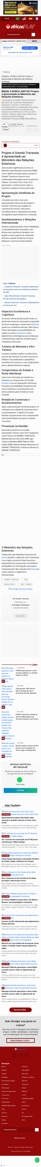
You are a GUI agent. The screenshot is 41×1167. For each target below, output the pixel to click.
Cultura (4, 1113)
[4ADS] (20, 7)
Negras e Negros (28, 1077)
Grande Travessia (11, 580)
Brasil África (9, 584)
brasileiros (21, 333)
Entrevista (5, 1088)
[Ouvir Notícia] (5, 145)
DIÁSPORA (6, 1102)
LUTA (24, 1095)
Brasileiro (6, 383)
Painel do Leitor (20, 1138)
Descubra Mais (20, 1010)
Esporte (5, 1116)
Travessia (5, 1095)
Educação (25, 1070)
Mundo (4, 1070)
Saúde (4, 1074)
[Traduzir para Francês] (37, 18)
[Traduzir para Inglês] (24, 18)
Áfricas (24, 1081)
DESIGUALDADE (28, 1098)
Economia (25, 1105)
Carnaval (25, 1084)
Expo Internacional (9, 1091)
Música (24, 1091)
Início (4, 1066)
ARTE (24, 1102)
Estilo (24, 1109)
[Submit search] (33, 34)
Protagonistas (27, 1116)
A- (28, 130)
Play (3, 1109)
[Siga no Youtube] (27, 1055)
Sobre (4, 1120)
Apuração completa (29, 48)
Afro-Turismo (26, 584)
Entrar (7, 18)
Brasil (36, 324)
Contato (5, 1123)
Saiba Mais (20, 616)
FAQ (23, 1120)
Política (25, 1066)
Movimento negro (8, 1081)
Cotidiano (5, 1084)
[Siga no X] (20, 1055)
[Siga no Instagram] (14, 1055)
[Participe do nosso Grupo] (20, 590)
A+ (36, 130)
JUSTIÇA (5, 1098)
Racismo (25, 1074)
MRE (25, 580)
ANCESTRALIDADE (9, 1105)
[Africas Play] (20, 26)
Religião (5, 1077)
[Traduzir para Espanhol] (30, 18)
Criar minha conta (20, 1041)
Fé (23, 1113)
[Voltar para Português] (17, 18)
